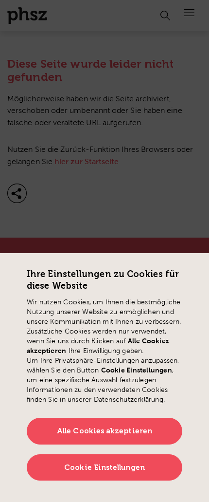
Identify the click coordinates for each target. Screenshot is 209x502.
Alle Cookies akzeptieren (104, 431)
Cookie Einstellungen (104, 467)
